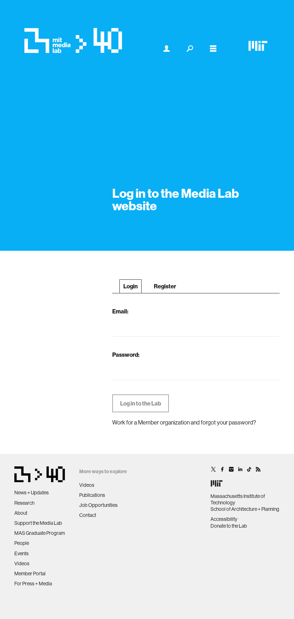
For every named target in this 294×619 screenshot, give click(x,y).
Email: (120, 311)
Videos (21, 563)
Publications (92, 495)
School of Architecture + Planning (244, 509)
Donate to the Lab (228, 526)
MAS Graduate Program (39, 533)
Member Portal (30, 573)
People (21, 543)
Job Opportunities (98, 505)
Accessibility (223, 519)
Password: (125, 354)
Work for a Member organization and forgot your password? (184, 422)
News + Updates (31, 492)
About (20, 513)
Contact (87, 515)
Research (24, 503)
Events (21, 553)
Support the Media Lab (38, 523)
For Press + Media (33, 583)
